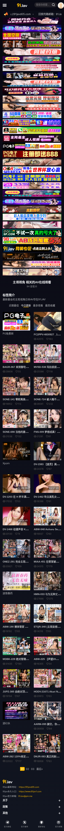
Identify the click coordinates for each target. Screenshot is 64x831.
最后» (39, 768)
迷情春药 (8, 593)
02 (27, 768)
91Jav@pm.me (25, 796)
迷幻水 (6, 723)
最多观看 (38, 305)
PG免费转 (8, 333)
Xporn (6, 463)
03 (32, 768)
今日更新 (26, 305)
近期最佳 (14, 305)
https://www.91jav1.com (30, 791)
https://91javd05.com (29, 787)
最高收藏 (50, 305)
